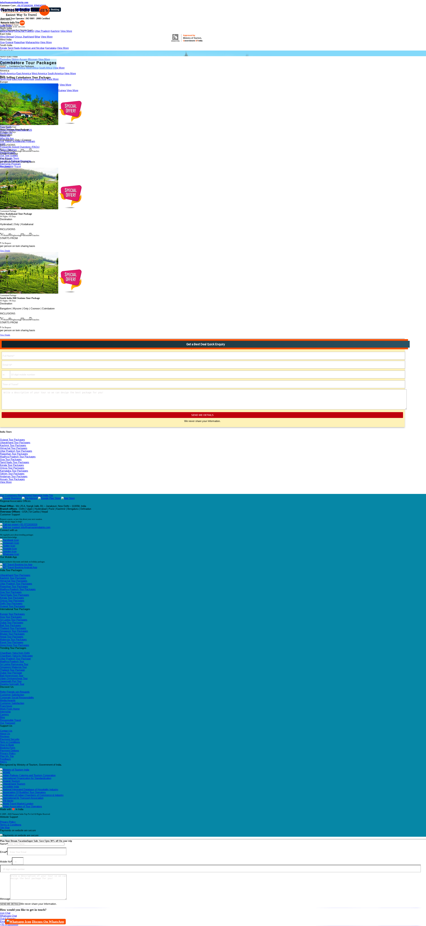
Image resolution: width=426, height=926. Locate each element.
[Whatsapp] (9, 554)
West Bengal (7, 36)
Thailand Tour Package (12, 669)
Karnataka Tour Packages (14, 470)
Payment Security (9, 739)
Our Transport (7, 723)
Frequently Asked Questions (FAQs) (19, 146)
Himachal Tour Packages (13, 448)
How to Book (7, 744)
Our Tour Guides (9, 155)
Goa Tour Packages (11, 459)
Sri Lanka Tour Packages (13, 619)
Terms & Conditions (10, 824)
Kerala (3, 48)
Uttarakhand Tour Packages (15, 442)
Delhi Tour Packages (11, 603)
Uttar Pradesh (42, 31)
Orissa (18, 36)
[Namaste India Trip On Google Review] (10, 498)
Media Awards (7, 700)
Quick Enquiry (7, 918)
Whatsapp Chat (8, 915)
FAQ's (3, 761)
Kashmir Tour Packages (13, 445)
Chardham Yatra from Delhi (15, 653)
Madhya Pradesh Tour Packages (18, 456)
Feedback (5, 759)
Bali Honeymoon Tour (11, 675)
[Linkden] (8, 551)
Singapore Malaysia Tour (13, 667)
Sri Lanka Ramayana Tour (14, 664)
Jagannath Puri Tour (11, 681)
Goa (2, 42)
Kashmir (55, 31)
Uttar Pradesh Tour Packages (16, 451)
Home (2, 66)
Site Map (5, 827)
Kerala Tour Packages (12, 465)
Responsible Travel (10, 166)
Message (5, 898)
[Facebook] (9, 540)
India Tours (6, 25)
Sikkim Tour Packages (12, 473)
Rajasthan (19, 42)
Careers (4, 714)
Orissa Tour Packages (12, 467)
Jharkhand (28, 36)
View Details (5, 166)
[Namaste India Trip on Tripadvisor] (29, 498)
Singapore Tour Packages (14, 631)
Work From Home (10, 708)
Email (3, 852)
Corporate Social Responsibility (17, 697)
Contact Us (6, 730)
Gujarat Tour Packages (12, 439)
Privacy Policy (8, 753)
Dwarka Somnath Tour (12, 684)
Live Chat (5, 913)
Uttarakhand (6, 31)
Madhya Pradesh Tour (12, 661)
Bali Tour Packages (10, 625)
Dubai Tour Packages (11, 622)
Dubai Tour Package (11, 672)
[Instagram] (9, 542)
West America (39, 73)
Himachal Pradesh (24, 31)
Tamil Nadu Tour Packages (14, 462)
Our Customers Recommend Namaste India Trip (26, 495)
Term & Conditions (10, 742)
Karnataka (50, 48)
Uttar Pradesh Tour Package (15, 658)
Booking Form (7, 747)
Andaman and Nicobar (32, 48)
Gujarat (9, 42)
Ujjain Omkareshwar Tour (14, 678)
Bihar (37, 36)
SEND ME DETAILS (202, 415)
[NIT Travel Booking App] (16, 564)
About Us (5, 733)
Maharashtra (32, 42)
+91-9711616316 (27, 524)
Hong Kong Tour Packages (14, 645)
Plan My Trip (7, 756)
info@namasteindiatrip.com (14, 2)
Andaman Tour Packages (13, 476)
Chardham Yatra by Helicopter (16, 655)
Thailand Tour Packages (13, 628)
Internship (5, 711)
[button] (6, 20)
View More (66, 31)
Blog (2, 717)
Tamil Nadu (14, 48)
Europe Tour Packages (12, 614)
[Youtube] (8, 548)
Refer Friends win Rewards (15, 691)
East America (23, 73)
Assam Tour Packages (12, 479)
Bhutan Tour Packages (12, 633)
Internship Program (10, 163)
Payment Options (9, 750)
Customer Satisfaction (12, 694)
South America (56, 73)
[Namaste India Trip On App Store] (68, 498)
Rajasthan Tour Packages (14, 453)
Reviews (4, 736)
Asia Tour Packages (11, 616)
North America (8, 73)
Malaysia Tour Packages (13, 639)
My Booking (53, 9)
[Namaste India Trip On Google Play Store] (49, 498)
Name (4, 843)
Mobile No (6, 861)
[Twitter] (7, 545)
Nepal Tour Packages (11, 636)
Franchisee (6, 706)
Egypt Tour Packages (11, 642)
